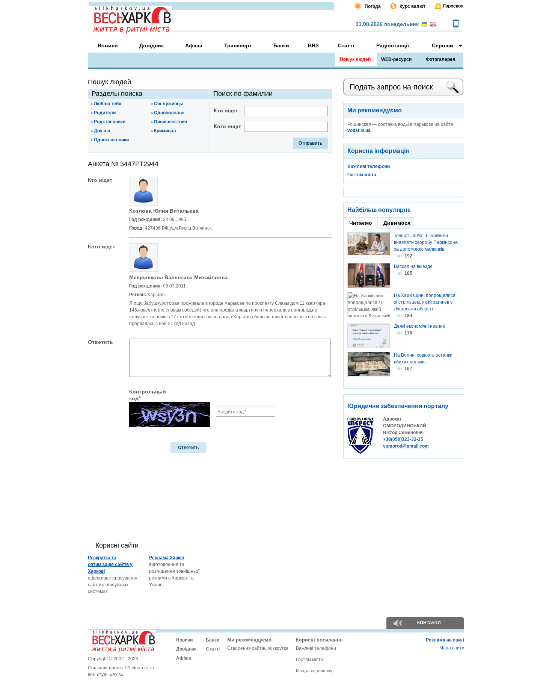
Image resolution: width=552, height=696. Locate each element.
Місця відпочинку (314, 670)
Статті (213, 649)
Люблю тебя (107, 103)
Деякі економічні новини (419, 326)
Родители (105, 112)
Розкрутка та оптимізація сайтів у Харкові (110, 564)
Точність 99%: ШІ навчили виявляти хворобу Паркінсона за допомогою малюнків (426, 242)
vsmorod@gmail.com (406, 446)
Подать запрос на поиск (391, 87)
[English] (433, 24)
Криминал (165, 130)
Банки (212, 640)
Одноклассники (111, 139)
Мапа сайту (451, 648)
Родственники (109, 121)
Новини (184, 640)
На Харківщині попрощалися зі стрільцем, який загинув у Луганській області (424, 302)
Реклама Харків (166, 557)
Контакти (429, 622)
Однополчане (169, 112)
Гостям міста (361, 174)
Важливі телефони (368, 166)
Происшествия (170, 121)
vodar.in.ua (359, 130)
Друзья (102, 130)
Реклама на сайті (445, 640)
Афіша (183, 658)
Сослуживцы (168, 103)
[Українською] (424, 24)
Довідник (186, 649)
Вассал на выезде (413, 266)
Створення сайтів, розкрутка (257, 648)
